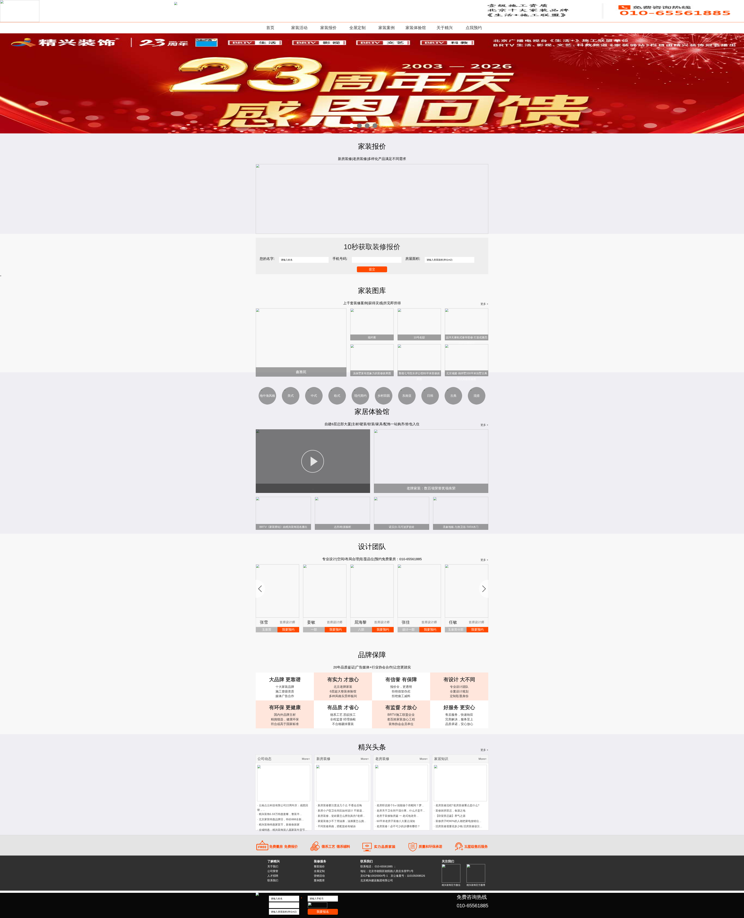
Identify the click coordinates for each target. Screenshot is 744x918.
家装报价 (328, 27)
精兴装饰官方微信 (451, 885)
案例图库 (319, 880)
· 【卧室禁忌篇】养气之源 (449, 815)
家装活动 (299, 27)
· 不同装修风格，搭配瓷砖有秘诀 (336, 826)
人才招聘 (272, 875)
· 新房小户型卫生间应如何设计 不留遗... (340, 810)
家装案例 (386, 27)
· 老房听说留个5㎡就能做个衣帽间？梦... (399, 805)
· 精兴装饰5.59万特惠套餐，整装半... (279, 814)
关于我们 (272, 866)
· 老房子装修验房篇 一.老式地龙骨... (396, 815)
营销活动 (319, 875)
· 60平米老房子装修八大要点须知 (395, 821)
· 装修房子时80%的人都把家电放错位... (457, 821)
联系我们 (272, 880)
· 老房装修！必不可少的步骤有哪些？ (397, 826)
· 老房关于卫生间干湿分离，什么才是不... (400, 810)
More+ (306, 758)
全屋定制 (357, 27)
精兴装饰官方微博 (476, 885)
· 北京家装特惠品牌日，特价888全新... (280, 819)
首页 (270, 27)
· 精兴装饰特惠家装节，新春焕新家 (278, 824)
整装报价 (319, 866)
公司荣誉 (272, 871)
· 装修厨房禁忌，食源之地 (449, 810)
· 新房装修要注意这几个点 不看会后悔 (339, 805)
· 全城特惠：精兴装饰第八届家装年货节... (282, 829)
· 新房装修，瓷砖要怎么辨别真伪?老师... (340, 815)
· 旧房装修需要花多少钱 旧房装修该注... (458, 826)
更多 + (484, 303)
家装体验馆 (416, 27)
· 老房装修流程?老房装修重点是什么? (456, 805)
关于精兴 (445, 27)
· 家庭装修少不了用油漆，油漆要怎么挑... (341, 821)
